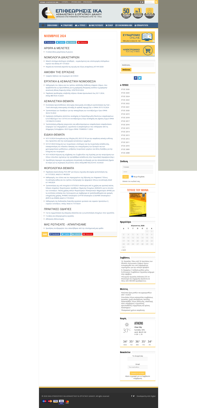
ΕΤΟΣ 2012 (125, 139)
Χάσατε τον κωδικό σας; (131, 181)
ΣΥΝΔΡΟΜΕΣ (68, 25)
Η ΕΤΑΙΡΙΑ (65, 2)
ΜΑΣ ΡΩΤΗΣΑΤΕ (97, 25)
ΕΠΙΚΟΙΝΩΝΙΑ (87, 2)
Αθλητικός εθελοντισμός (55, 219)
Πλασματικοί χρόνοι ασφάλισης (133, 310)
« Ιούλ (123, 250)
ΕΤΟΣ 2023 (125, 100)
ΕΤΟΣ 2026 (125, 89)
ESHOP (110, 25)
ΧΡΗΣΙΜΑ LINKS (76, 2)
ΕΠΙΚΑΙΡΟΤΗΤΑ (142, 25)
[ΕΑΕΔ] (72, 12)
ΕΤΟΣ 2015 (125, 128)
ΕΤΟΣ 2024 (125, 96)
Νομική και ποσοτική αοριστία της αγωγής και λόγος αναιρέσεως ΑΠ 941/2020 (75, 67)
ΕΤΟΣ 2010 (125, 146)
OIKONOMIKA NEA (125, 25)
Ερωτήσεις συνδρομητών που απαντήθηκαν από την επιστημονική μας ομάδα (74, 228)
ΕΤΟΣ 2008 (125, 153)
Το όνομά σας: (137, 356)
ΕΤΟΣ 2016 (125, 125)
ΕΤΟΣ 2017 (125, 121)
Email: (138, 364)
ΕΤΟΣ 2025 (125, 93)
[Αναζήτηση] (156, 2)
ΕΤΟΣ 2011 (125, 142)
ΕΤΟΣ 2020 (125, 110)
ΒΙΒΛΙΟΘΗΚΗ (52, 25)
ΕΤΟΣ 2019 (125, 114)
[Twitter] (143, 2)
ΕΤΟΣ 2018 (125, 117)
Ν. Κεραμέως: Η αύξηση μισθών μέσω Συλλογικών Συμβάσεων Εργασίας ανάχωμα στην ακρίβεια (137, 272)
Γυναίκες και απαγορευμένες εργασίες (60, 216)
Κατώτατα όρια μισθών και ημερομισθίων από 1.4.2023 (136, 294)
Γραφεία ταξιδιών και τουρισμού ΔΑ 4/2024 (62, 76)
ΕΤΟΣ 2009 (125, 149)
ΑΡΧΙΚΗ (43, 25)
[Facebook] (140, 2)
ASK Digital (151, 396)
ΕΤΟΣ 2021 (125, 107)
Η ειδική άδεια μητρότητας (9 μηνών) (59, 52)
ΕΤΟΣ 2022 (125, 103)
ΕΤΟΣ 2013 (125, 135)
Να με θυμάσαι (138, 177)
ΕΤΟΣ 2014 (125, 132)
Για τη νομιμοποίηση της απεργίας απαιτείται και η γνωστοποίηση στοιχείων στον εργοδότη (80, 213)
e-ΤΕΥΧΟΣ (81, 25)
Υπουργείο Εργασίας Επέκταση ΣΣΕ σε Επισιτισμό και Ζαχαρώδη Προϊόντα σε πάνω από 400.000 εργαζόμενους (135, 279)
